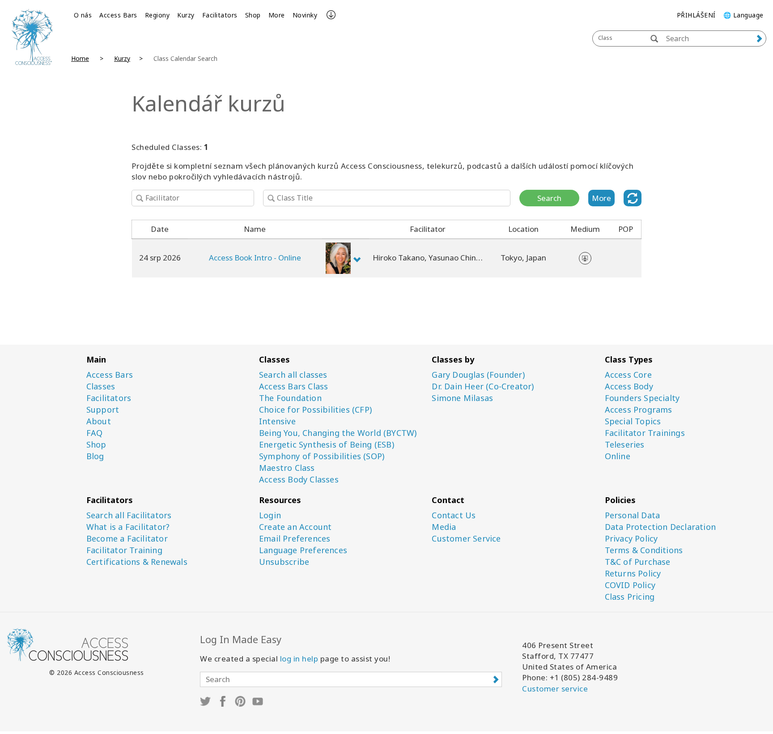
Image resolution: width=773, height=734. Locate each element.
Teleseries (625, 444)
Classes (100, 386)
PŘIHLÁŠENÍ (696, 15)
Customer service (555, 688)
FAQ (94, 433)
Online (617, 456)
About (98, 421)
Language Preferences (303, 550)
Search (549, 198)
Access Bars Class (293, 386)
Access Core (628, 375)
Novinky (305, 15)
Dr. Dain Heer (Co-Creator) (483, 386)
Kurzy (186, 15)
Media (444, 527)
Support (102, 409)
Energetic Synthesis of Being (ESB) (326, 444)
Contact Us (454, 515)
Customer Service (466, 538)
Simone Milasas (462, 398)
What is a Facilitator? (128, 527)
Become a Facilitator (127, 538)
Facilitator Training (124, 550)
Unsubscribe (284, 562)
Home (80, 58)
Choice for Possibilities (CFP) (315, 409)
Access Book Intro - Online (255, 257)
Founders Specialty (642, 398)
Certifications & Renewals (136, 562)
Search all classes (293, 375)
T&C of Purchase (638, 562)
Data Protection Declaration (660, 527)
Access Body (629, 386)
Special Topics (633, 421)
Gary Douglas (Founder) (478, 375)
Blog (95, 456)
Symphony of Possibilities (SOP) (321, 456)
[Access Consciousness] (32, 37)
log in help (299, 658)
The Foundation (290, 398)
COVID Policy (630, 585)
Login (270, 515)
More (276, 15)
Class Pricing (630, 597)
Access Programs (638, 409)
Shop (253, 15)
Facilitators (220, 15)
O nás (83, 15)
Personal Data (632, 515)
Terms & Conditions (644, 550)
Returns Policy (633, 573)
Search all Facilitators (129, 515)
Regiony (157, 15)
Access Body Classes (299, 479)
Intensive (277, 421)
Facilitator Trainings (645, 433)
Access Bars (118, 15)
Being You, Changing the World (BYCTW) (337, 433)
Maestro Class (287, 468)
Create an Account (295, 527)
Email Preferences (294, 538)
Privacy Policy (631, 538)
